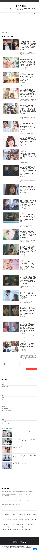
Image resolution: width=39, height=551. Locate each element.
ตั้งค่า (30, 547)
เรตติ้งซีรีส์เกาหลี (27, 529)
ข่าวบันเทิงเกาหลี (12, 1)
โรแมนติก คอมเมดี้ (5, 423)
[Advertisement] (19, 23)
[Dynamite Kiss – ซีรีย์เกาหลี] (7, 449)
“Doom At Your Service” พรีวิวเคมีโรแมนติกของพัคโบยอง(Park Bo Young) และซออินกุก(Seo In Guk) (28, 203)
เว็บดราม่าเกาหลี (5, 408)
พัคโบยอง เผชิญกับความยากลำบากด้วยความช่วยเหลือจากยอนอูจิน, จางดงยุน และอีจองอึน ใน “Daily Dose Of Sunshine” (27, 62)
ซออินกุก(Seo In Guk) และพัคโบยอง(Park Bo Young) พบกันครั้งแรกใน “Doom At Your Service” (28, 294)
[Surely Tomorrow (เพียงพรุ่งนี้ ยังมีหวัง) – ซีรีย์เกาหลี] (7, 465)
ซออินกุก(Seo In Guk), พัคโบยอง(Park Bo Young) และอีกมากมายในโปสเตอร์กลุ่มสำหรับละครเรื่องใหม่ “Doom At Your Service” (28, 265)
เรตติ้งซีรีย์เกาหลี (5, 529)
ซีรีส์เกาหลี (4, 519)
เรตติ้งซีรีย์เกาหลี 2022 (20, 529)
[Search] (34, 13)
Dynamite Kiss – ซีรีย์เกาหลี (17, 447)
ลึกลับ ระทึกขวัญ (5, 404)
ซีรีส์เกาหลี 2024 (27, 519)
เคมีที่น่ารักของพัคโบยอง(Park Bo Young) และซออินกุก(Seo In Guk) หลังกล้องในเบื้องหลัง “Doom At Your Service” (28, 155)
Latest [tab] (7, 428)
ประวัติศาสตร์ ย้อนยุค (6, 401)
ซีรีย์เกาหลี (17, 1)
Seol (21, 67)
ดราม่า (3, 395)
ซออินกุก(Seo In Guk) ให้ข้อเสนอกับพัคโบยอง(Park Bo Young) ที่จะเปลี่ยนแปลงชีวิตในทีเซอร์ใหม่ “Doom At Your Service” (28, 280)
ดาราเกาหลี (22, 1)
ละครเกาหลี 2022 (30, 524)
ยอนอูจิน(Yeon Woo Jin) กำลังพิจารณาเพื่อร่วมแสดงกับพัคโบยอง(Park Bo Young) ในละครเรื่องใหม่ (27, 125)
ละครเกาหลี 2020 (18, 524)
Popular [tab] (3, 428)
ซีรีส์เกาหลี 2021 (10, 519)
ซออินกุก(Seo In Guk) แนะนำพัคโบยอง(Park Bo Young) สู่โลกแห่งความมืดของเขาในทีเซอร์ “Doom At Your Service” (28, 249)
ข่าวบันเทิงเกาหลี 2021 (6, 514)
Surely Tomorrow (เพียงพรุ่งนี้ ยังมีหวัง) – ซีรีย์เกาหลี (21, 463)
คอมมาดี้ (3, 388)
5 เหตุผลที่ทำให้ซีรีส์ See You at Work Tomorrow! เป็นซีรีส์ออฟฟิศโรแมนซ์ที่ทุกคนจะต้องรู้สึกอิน (24, 432)
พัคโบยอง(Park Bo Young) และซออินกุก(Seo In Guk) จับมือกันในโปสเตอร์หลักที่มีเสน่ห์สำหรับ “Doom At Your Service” (28, 234)
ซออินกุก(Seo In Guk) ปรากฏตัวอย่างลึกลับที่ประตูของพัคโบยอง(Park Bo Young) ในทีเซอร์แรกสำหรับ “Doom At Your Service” (28, 311)
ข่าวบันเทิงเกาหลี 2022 (14, 514)
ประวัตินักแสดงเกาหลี (6, 524)
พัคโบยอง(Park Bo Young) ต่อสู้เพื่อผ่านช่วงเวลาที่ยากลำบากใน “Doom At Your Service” (28, 188)
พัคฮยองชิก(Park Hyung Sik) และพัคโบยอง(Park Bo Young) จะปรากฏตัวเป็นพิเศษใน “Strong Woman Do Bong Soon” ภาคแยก (28, 93)
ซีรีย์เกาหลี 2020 (33, 514)
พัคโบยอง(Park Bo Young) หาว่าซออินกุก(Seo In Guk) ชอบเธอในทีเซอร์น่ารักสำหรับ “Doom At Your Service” (27, 218)
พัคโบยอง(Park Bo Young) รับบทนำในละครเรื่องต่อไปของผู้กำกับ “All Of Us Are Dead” (28, 140)
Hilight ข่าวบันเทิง (22, 341)
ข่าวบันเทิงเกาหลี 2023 (22, 514)
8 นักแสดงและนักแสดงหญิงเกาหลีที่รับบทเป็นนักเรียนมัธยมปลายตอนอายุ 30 (27, 345)
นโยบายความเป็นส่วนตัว (6, 547)
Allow (35, 549)
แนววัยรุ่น (4, 412)
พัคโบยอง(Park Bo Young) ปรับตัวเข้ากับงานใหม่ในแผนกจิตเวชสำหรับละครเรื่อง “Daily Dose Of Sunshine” (27, 78)
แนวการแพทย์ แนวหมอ (6, 410)
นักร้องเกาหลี (27, 1)
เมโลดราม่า (4, 406)
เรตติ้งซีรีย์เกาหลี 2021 (12, 529)
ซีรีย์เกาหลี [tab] (10, 428)
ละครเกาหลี (12, 524)
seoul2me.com (19, 5)
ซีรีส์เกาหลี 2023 (22, 519)
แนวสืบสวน (4, 415)
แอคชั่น (3, 419)
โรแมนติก (4, 421)
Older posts (10, 364)
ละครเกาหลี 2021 (24, 524)
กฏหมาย (3, 384)
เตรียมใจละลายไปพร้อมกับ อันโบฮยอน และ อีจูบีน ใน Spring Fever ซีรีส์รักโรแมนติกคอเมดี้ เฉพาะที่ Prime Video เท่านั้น (24, 440)
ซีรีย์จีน (3, 390)
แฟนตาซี (4, 417)
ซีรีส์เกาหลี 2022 (16, 519)
